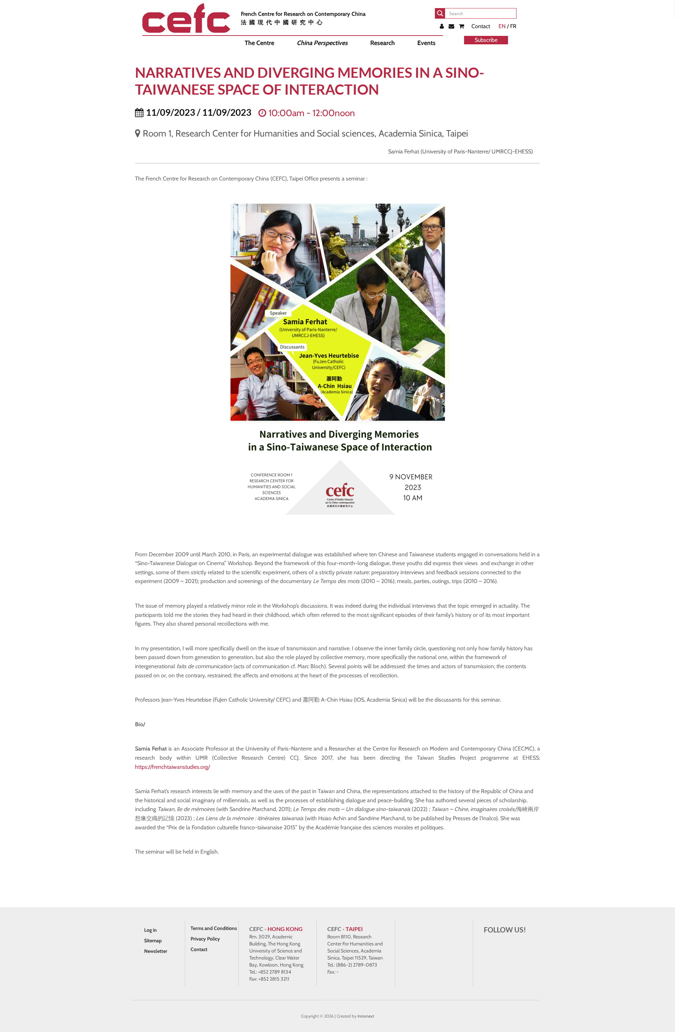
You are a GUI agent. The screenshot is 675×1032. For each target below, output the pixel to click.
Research (382, 43)
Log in (150, 930)
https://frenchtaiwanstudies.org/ (172, 767)
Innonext (366, 1016)
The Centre (259, 43)
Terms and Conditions (214, 928)
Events (426, 43)
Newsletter (155, 951)
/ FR (507, 26)
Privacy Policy (205, 939)
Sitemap (153, 940)
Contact (480, 26)
